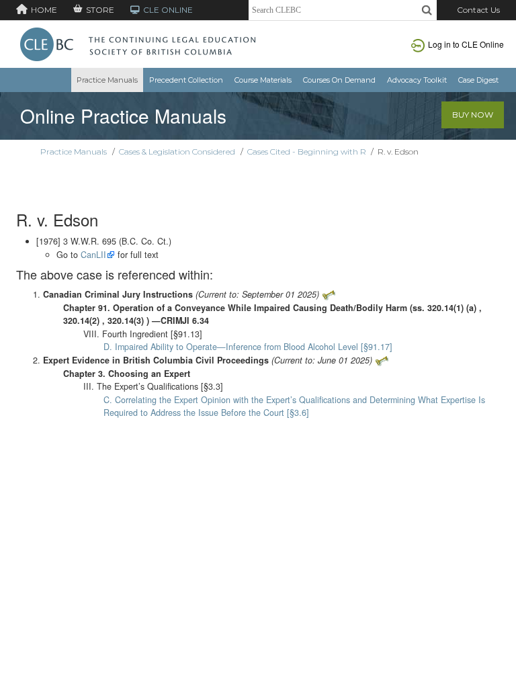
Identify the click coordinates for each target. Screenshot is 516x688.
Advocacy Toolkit (417, 80)
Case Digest (478, 80)
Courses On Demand (339, 80)
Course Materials (263, 80)
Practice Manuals (107, 80)
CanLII (93, 255)
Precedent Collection (186, 80)
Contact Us (478, 10)
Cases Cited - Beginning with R (306, 151)
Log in (466, 44)
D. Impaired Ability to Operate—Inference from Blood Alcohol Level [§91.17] (247, 347)
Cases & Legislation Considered (177, 151)
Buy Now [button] (472, 115)
